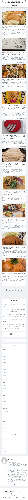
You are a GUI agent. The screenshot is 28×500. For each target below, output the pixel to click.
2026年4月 (5, 359)
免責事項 (20, 491)
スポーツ (5, 445)
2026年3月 (5, 362)
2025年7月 (5, 382)
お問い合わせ (14, 495)
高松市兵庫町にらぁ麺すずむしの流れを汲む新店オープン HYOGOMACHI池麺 (14, 310)
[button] (24, 340)
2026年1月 (5, 369)
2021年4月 (5, 430)
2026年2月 (5, 366)
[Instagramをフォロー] (15, 484)
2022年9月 (5, 395)
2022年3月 (5, 398)
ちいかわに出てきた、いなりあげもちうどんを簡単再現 (14, 305)
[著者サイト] (9, 484)
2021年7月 (5, 421)
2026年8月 (5, 349)
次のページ (14, 284)
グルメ (4, 442)
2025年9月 (5, 375)
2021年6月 (5, 424)
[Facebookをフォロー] (13, 484)
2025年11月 (5, 372)
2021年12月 (5, 405)
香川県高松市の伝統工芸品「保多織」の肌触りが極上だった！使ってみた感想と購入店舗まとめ (14, 315)
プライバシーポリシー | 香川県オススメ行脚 (8, 492)
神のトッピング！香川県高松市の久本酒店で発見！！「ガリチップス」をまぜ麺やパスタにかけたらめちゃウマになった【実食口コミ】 (14, 326)
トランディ (10, 459)
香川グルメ (5, 451)
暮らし (4, 448)
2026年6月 (5, 353)
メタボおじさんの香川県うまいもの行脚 (14, 3)
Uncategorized (6, 438)
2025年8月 (5, 379)
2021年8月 (5, 418)
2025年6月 (5, 385)
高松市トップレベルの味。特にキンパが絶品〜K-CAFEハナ (14, 320)
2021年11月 (5, 408)
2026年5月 (5, 356)
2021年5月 (5, 427)
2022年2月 (5, 401)
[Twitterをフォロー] (11, 484)
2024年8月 (5, 388)
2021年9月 (5, 414)
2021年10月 (5, 411)
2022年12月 (5, 392)
